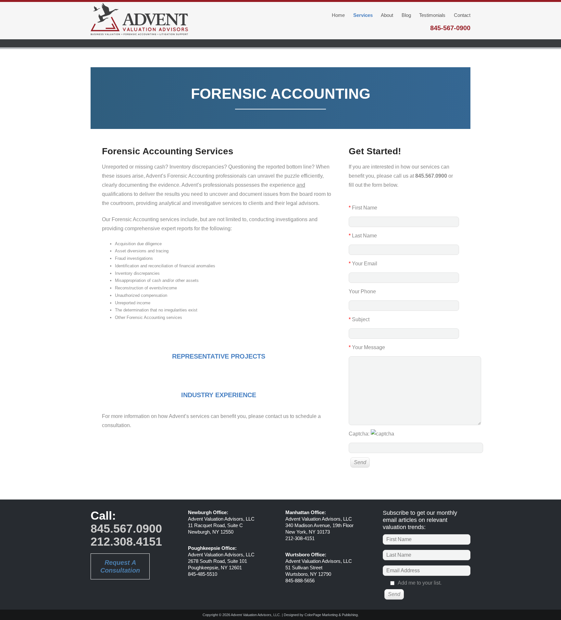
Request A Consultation (120, 566)
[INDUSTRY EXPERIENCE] (219, 381)
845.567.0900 (126, 528)
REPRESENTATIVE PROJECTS (218, 356)
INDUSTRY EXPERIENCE (218, 395)
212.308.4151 (126, 541)
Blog (406, 15)
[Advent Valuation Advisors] (139, 20)
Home (338, 15)
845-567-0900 (450, 28)
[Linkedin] (99, 594)
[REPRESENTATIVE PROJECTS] (219, 343)
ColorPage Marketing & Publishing (331, 615)
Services (363, 15)
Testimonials (432, 15)
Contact (462, 15)
